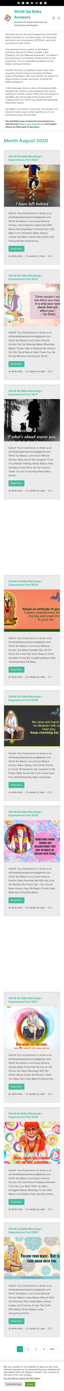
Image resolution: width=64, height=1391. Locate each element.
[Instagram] (27, 3)
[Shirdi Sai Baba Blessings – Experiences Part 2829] (32, 726)
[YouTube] (45, 3)
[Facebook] (18, 3)
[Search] (59, 18)
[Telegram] (36, 3)
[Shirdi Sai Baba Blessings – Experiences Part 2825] (32, 1258)
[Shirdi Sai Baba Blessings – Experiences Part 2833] (32, 186)
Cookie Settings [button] (13, 1384)
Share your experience (32, 124)
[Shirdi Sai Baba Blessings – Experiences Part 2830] (32, 610)
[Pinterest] (32, 3)
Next (52, 1349)
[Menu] (53, 18)
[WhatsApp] (41, 3)
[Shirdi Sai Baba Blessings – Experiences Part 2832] (32, 305)
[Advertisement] (32, 537)
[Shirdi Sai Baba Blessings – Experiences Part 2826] (32, 1143)
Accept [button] (30, 1384)
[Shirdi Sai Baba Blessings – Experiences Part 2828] (32, 841)
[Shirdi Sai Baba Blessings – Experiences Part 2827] (32, 1027)
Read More (17, 248)
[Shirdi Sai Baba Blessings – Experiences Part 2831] (32, 420)
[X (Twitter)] (23, 3)
